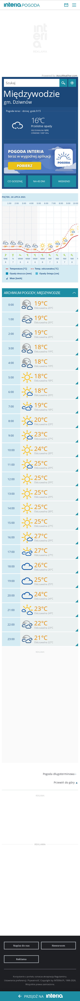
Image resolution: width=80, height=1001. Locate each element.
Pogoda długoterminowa (59, 774)
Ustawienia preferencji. (15, 980)
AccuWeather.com (66, 75)
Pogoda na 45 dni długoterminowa (39, 181)
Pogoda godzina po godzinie (15, 181)
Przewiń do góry (64, 782)
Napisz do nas (21, 945)
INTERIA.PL (59, 980)
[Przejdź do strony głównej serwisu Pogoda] (31, 5)
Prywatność (33, 980)
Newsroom (58, 945)
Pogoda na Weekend (64, 181)
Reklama (21, 959)
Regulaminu (60, 976)
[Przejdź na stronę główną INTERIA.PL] (12, 5)
